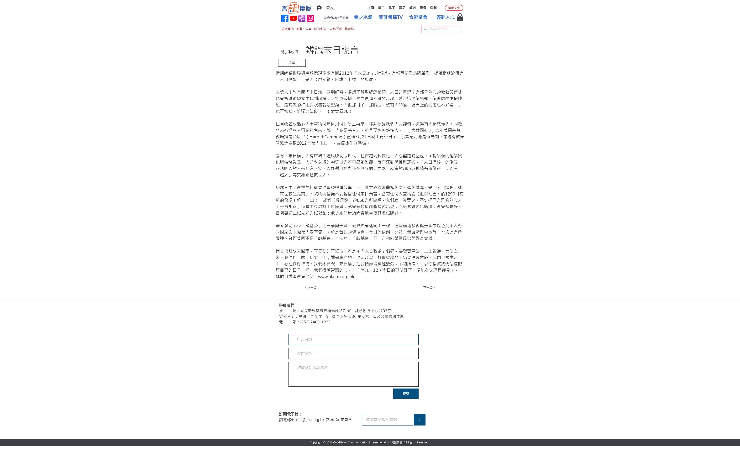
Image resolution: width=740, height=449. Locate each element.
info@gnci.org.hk (310, 420)
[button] (460, 17)
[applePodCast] (301, 18)
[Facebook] (284, 18)
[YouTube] (293, 18)
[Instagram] (310, 18)
